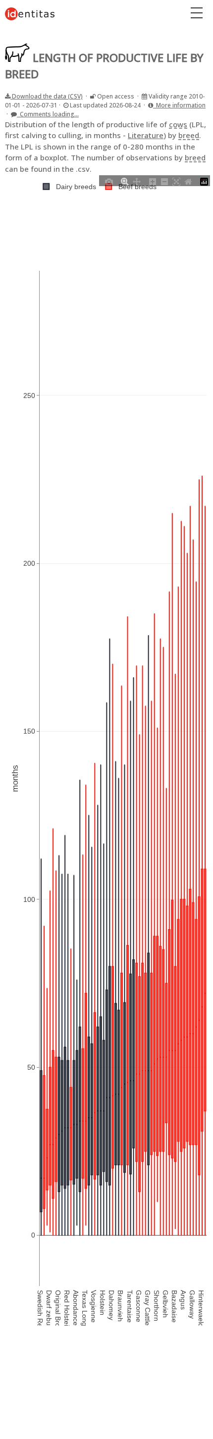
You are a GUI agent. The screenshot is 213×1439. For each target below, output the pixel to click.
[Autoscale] (176, 180)
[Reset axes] (188, 180)
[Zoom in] (153, 180)
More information (179, 105)
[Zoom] (125, 180)
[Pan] (137, 180)
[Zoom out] (164, 180)
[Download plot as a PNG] (109, 180)
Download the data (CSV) (46, 96)
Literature (145, 135)
